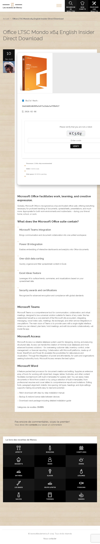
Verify (76, 146)
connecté (33, 425)
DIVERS (40, 407)
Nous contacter (49, 539)
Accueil (6, 19)
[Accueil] (12, 6)
